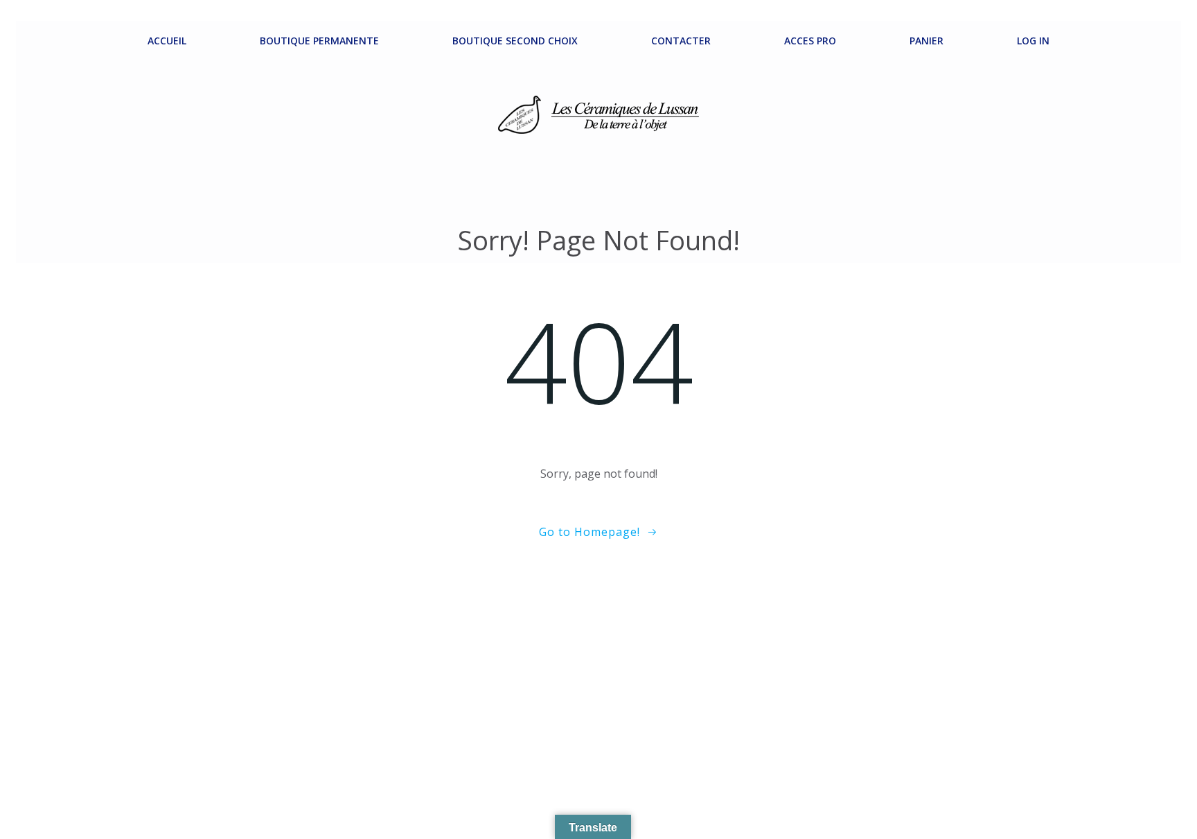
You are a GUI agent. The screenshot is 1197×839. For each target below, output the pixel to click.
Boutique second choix (515, 40)
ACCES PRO (810, 40)
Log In (1033, 40)
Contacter (681, 40)
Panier (926, 40)
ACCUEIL (167, 40)
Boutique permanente (319, 40)
